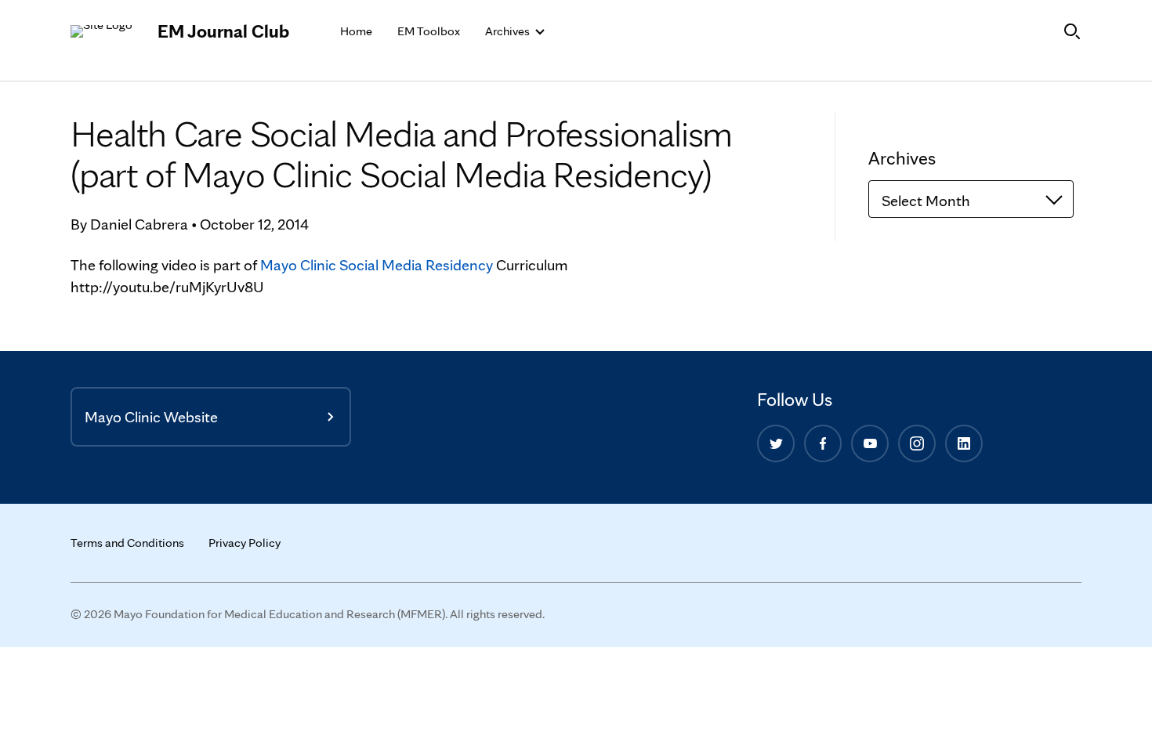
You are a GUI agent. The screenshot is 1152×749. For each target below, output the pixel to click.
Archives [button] (508, 31)
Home (356, 31)
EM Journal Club (223, 31)
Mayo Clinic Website (151, 416)
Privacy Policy (244, 542)
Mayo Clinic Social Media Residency (376, 264)
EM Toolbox (428, 31)
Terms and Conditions (127, 542)
